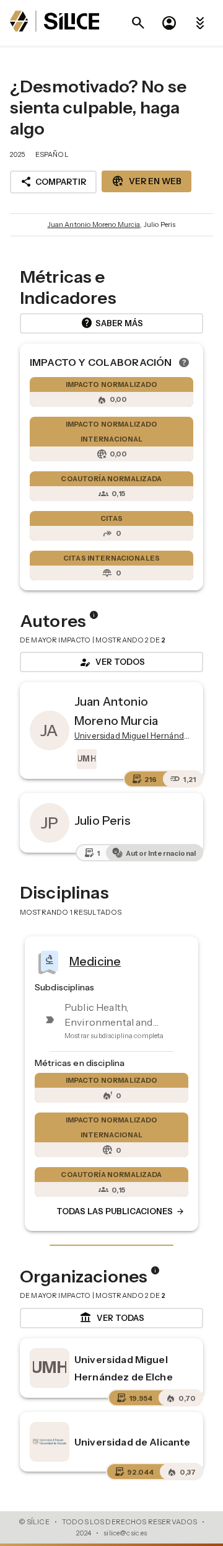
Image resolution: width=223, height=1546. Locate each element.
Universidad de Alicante (132, 1442)
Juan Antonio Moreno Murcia (94, 224)
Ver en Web (146, 181)
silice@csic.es (125, 1533)
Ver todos (111, 662)
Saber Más (112, 323)
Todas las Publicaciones (120, 1212)
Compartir (53, 181)
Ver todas (111, 1317)
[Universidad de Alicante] (49, 1442)
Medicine (95, 961)
